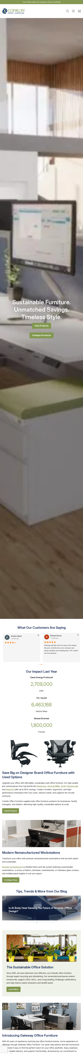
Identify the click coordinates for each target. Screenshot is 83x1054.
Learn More (13, 989)
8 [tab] (50, 922)
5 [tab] (40, 922)
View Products (42, 326)
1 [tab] (27, 922)
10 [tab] (56, 922)
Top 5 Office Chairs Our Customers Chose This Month (41, 2)
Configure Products (41, 335)
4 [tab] (37, 922)
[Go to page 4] (41, 664)
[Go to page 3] (39, 664)
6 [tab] (43, 922)
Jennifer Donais (56, 636)
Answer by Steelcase (12, 867)
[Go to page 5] (43, 664)
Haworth (10, 789)
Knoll (63, 786)
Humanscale (72, 786)
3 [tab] (33, 922)
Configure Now (10, 880)
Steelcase (41, 786)
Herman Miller (53, 786)
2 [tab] (30, 922)
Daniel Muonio (16, 636)
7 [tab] (46, 922)
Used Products (10, 811)
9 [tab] (53, 922)
